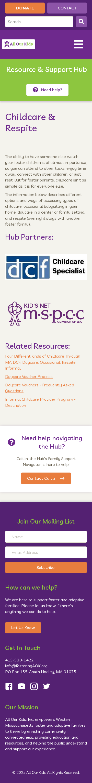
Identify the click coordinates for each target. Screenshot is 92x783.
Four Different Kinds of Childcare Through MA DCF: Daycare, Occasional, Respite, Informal (42, 362)
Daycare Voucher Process (29, 376)
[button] (81, 21)
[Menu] (79, 44)
